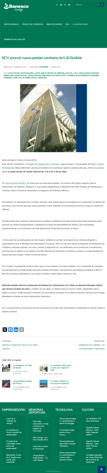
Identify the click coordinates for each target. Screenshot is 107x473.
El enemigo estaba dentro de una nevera (66, 432)
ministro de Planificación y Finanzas (43, 164)
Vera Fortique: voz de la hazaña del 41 (40, 439)
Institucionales (11, 24)
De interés (43, 67)
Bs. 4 (72, 73)
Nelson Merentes (83, 75)
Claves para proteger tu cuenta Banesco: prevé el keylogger (67, 421)
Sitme (15, 78)
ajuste (37, 73)
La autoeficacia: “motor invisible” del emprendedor (14, 432)
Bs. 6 (76, 73)
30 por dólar (14, 73)
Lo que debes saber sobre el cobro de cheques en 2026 (60, 368)
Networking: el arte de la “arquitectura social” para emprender (13, 458)
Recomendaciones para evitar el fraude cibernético (67, 443)
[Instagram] (65, 5)
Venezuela (42, 78)
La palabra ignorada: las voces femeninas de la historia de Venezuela (94, 458)
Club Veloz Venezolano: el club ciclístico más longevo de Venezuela (40, 426)
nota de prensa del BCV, (16, 183)
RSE (67, 24)
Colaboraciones (80, 24)
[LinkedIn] (69, 5)
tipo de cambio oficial (27, 78)
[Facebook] (61, 5)
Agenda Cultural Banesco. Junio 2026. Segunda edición (92, 431)
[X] (57, 5)
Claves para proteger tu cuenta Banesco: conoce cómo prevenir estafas (67, 456)
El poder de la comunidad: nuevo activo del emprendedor (13, 444)
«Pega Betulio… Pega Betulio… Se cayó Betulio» (40, 458)
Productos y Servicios (32, 24)
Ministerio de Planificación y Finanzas (58, 75)
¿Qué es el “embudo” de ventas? (11, 421)
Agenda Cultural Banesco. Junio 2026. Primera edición (92, 444)
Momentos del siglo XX (14, 39)
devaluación (84, 73)
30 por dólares (26, 73)
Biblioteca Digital (54, 24)
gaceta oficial (20, 75)
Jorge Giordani (34, 75)
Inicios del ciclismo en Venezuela (40, 448)
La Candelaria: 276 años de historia (93, 420)
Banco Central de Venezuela (53, 73)
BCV (67, 73)
